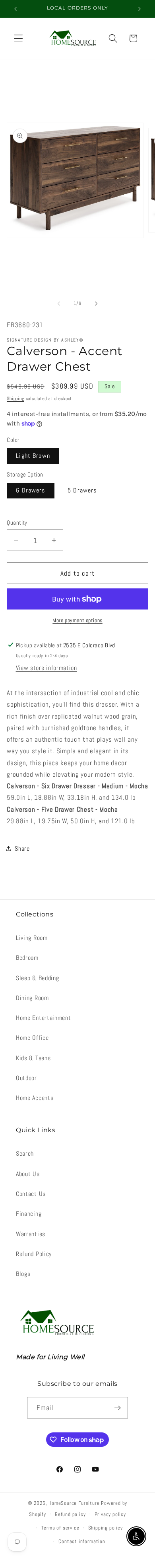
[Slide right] (96, 304)
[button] (18, 38)
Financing (28, 1213)
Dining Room (32, 998)
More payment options (77, 620)
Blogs (23, 1274)
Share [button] (22, 848)
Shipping (15, 398)
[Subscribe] (117, 1407)
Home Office (32, 1037)
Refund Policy (34, 1254)
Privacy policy (110, 1514)
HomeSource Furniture (73, 1503)
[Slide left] (59, 304)
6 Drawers (30, 490)
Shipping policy (105, 1528)
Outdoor (26, 1078)
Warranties (30, 1234)
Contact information (81, 1541)
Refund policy (70, 1514)
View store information (46, 668)
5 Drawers (82, 490)
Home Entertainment (43, 1018)
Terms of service (60, 1528)
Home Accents (34, 1098)
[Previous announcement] (15, 9)
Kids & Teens (33, 1058)
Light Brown (33, 455)
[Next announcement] (139, 9)
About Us (28, 1174)
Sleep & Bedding (37, 978)
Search (25, 1153)
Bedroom (27, 957)
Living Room (32, 938)
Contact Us (31, 1194)
